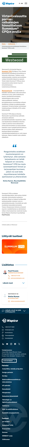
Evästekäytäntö (9, 338)
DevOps (4, 376)
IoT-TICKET (6, 422)
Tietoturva (5, 406)
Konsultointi (6, 389)
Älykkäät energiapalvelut (10, 413)
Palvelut (5, 365)
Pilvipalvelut (6, 392)
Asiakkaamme (11, 43)
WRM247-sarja (7, 436)
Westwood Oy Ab (7, 90)
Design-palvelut (7, 372)
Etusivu (4, 43)
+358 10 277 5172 (15, 275)
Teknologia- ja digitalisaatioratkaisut (9, 401)
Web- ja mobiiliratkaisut (10, 409)
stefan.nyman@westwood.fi (18, 301)
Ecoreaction (6, 429)
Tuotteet (5, 418)
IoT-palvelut (6, 385)
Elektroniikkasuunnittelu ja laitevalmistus (11, 381)
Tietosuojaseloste (9, 335)
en (22, 3)
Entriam (5, 432)
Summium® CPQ (7, 71)
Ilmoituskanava (9, 332)
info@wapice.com (9, 329)
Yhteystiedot (8, 360)
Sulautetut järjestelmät (10, 396)
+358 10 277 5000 (9, 327)
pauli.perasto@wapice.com (17, 278)
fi (19, 3)
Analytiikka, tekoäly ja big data (12, 369)
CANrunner (6, 439)
